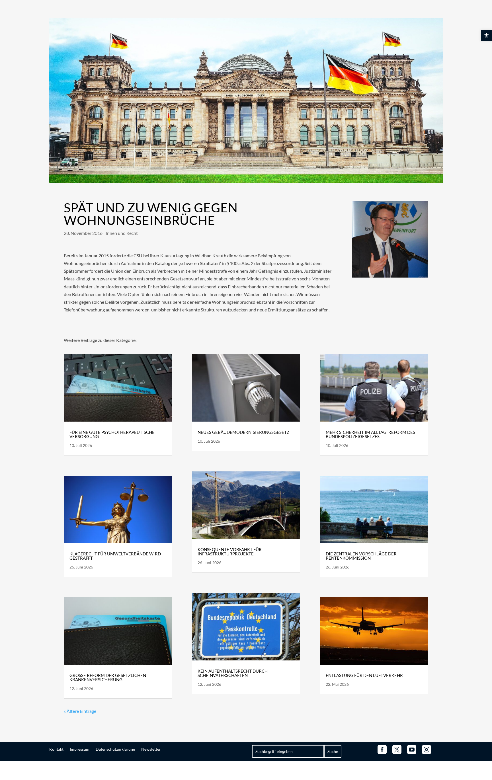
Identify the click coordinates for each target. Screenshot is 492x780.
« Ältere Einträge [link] (80, 711)
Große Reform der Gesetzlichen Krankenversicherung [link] (107, 677)
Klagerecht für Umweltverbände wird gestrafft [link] (115, 556)
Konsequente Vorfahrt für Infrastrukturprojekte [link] (230, 551)
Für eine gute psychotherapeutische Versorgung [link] (112, 434)
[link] (486, 35)
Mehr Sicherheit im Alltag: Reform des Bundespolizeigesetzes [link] (370, 434)
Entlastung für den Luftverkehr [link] (364, 675)
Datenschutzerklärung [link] (115, 749)
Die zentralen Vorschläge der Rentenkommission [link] (361, 556)
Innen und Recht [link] (122, 233)
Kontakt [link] (56, 749)
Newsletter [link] (151, 749)
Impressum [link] (79, 749)
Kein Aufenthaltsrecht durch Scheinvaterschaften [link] (233, 673)
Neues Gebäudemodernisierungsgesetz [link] (243, 432)
